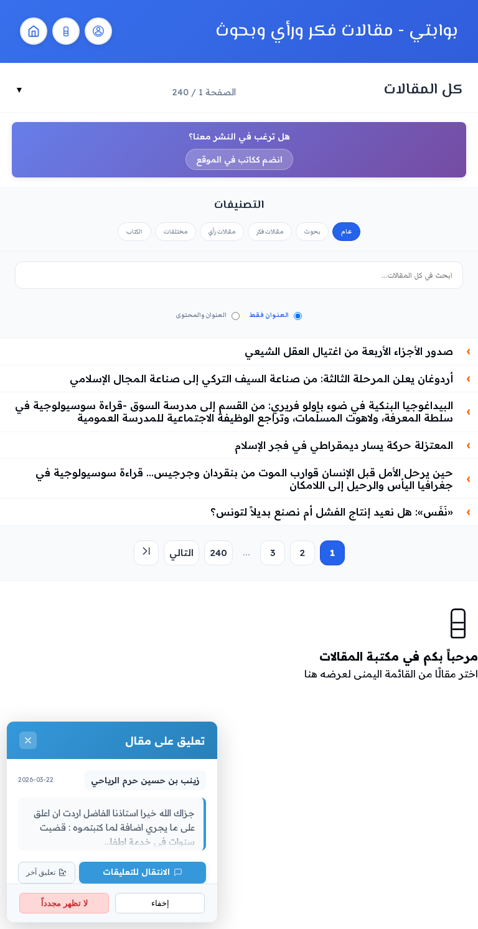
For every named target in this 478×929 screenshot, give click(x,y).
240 (218, 553)
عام (346, 232)
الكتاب (134, 232)
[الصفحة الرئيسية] (33, 31)
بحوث (312, 232)
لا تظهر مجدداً (64, 903)
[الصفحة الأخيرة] (146, 552)
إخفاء (160, 903)
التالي (181, 553)
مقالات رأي (222, 232)
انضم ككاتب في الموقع (239, 159)
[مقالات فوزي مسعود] (98, 31)
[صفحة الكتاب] (66, 31)
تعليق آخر (40, 872)
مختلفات (175, 232)
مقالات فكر (269, 232)
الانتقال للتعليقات (136, 872)
